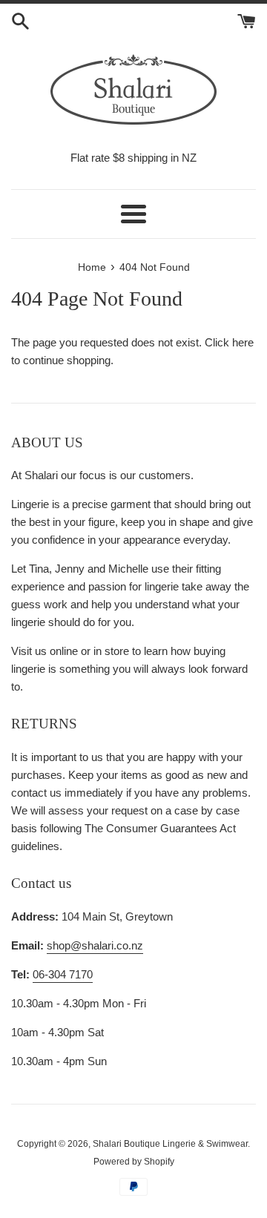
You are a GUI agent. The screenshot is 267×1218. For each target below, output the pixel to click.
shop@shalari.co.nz (95, 945)
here (243, 342)
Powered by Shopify (133, 1161)
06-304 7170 (63, 974)
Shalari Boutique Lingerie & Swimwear (170, 1144)
